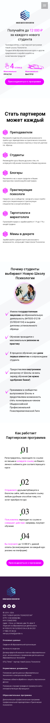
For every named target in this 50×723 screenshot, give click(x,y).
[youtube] (9, 606)
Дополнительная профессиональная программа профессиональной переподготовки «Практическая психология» (22, 702)
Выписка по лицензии (11, 649)
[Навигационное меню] (44, 5)
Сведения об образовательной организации (19, 645)
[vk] (4, 606)
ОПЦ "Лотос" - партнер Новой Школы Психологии (21, 662)
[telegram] (13, 606)
